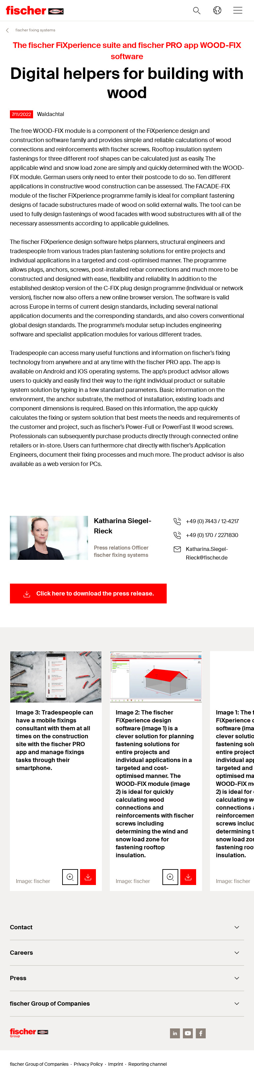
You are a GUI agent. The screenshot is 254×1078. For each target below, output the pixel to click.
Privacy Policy (88, 1064)
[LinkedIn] (175, 1033)
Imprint (115, 1064)
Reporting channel (147, 1064)
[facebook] (201, 1033)
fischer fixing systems (35, 30)
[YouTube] (188, 1033)
